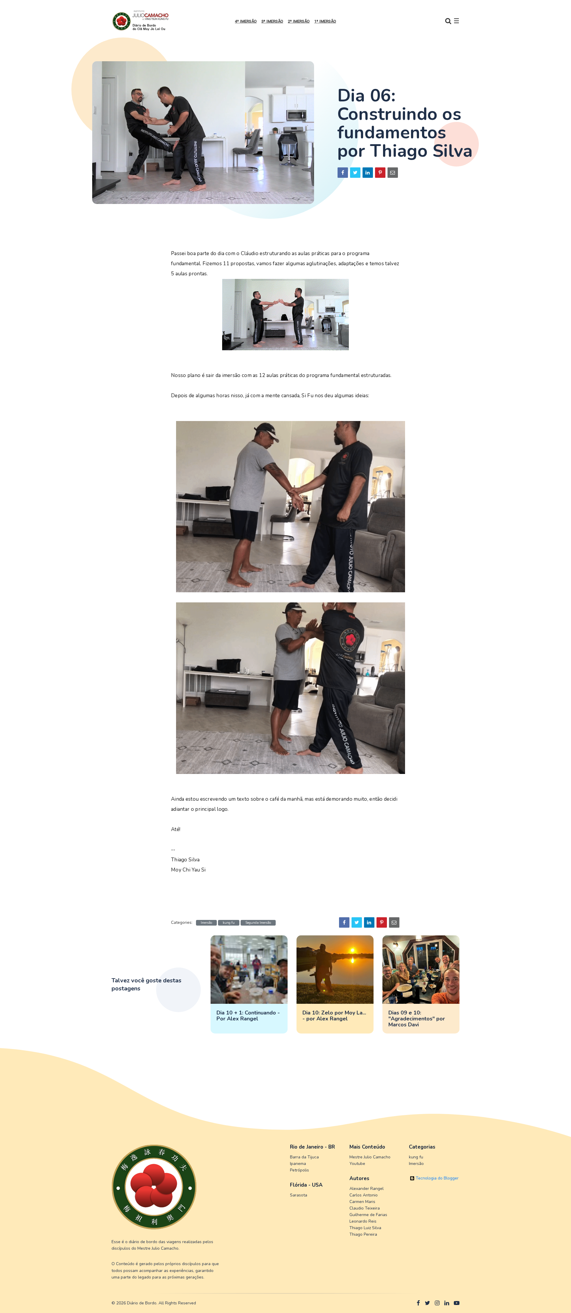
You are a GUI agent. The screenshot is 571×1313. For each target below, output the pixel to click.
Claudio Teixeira (364, 1208)
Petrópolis (299, 1170)
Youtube (357, 1163)
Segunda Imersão (258, 923)
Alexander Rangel (366, 1188)
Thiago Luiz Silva (365, 1228)
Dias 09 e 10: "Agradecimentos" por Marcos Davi (416, 1018)
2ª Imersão (299, 21)
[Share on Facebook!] (343, 172)
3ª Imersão (272, 21)
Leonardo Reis (363, 1221)
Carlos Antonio (363, 1195)
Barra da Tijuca (304, 1157)
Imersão (206, 923)
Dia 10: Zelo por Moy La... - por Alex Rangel (334, 1015)
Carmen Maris (362, 1201)
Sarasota (298, 1195)
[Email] (393, 172)
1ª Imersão (325, 21)
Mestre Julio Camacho (369, 1157)
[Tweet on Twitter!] (355, 172)
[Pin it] (380, 172)
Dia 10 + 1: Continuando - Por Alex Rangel (248, 1015)
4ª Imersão (246, 21)
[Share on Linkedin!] (368, 172)
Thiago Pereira (363, 1234)
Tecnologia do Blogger (437, 1178)
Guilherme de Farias (368, 1215)
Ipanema (298, 1163)
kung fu (229, 923)
